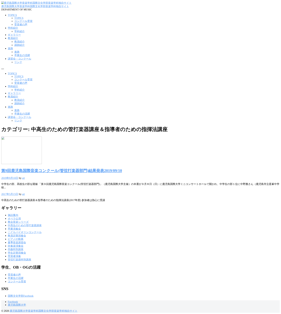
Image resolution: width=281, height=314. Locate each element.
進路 (10, 48)
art (23, 178)
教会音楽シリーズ (18, 222)
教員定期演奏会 (17, 235)
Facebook (13, 301)
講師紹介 (19, 45)
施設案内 (13, 215)
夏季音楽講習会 (17, 242)
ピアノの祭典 (15, 239)
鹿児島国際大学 (17, 304)
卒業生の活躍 (22, 55)
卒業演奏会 (14, 228)
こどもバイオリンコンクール (25, 232)
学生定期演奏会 (17, 252)
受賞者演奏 (14, 256)
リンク (18, 62)
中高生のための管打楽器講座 (25, 225)
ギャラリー (14, 34)
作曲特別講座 (15, 249)
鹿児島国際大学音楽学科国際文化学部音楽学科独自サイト (35, 6)
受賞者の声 (20, 24)
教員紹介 (13, 38)
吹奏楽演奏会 (15, 245)
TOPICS (12, 15)
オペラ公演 (14, 218)
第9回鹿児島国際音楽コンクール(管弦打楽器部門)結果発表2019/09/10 (61, 170)
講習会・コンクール (19, 58)
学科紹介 (13, 28)
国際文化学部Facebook (20, 295)
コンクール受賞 (23, 21)
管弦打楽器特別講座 (19, 259)
